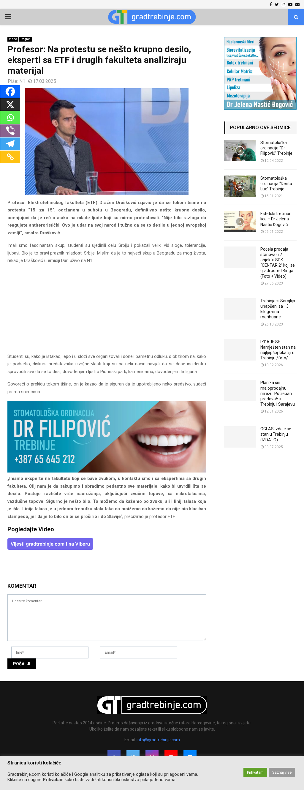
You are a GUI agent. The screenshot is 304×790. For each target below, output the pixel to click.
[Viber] (10, 130)
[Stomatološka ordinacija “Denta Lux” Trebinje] (240, 186)
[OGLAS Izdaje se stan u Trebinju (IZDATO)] (240, 437)
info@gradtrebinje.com (158, 739)
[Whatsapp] (10, 117)
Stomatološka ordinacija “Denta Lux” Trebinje (276, 183)
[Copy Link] (10, 156)
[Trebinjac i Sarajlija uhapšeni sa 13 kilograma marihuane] (240, 309)
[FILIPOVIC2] (106, 471)
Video (13, 39)
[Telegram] (10, 143)
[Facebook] (10, 91)
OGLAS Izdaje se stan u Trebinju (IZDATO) (275, 434)
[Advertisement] (106, 311)
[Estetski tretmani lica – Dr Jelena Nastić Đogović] (240, 221)
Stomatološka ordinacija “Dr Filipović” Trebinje (276, 148)
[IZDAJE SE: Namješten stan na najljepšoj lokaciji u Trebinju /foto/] (240, 350)
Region (26, 39)
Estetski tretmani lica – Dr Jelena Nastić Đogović (276, 219)
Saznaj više (282, 772)
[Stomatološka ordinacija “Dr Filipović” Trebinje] (240, 150)
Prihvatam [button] (255, 772)
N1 (22, 81)
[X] (10, 104)
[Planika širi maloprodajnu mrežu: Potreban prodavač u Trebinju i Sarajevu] (240, 390)
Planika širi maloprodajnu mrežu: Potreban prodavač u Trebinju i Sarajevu (277, 393)
